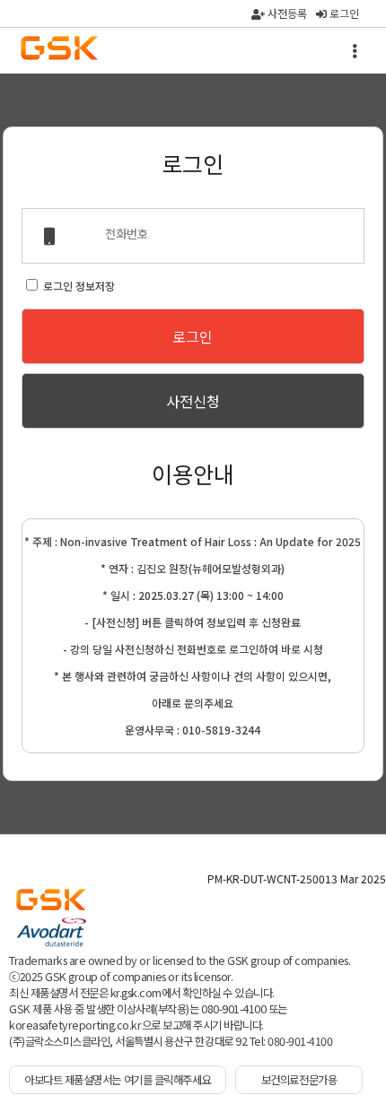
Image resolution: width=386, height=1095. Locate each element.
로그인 (343, 13)
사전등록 (286, 13)
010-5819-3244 (221, 729)
